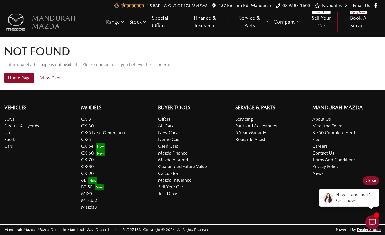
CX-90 (87, 173)
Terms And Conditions (333, 159)
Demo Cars (169, 139)
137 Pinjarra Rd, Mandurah (244, 5)
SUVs (9, 119)
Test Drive (167, 193)
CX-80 (87, 166)
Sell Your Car (321, 22)
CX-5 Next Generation (103, 132)
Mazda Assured (173, 159)
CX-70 (87, 159)
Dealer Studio (369, 229)
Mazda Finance (173, 153)
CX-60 (87, 153)
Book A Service (358, 22)
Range (113, 22)
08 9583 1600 (296, 5)
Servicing (244, 119)
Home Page (19, 77)
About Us (321, 119)
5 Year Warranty (250, 132)
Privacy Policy (325, 166)
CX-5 (86, 139)
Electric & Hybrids (21, 126)
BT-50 (86, 187)
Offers (164, 119)
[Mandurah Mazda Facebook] (377, 5)
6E (83, 180)
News (317, 173)
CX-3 (86, 119)
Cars (8, 146)
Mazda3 (89, 207)
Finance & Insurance (205, 22)
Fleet (317, 139)
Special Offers (160, 22)
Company (284, 22)
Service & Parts (249, 22)
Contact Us (323, 153)
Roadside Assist (250, 139)
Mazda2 (89, 200)
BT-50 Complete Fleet (333, 132)
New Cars (167, 132)
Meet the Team (327, 126)
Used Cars (168, 146)
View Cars (50, 77)
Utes (8, 132)
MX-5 (86, 193)
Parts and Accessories (256, 126)
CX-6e (87, 146)
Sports (10, 139)
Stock (135, 22)
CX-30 (87, 126)
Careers (319, 146)
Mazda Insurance (175, 180)
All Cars (165, 126)
